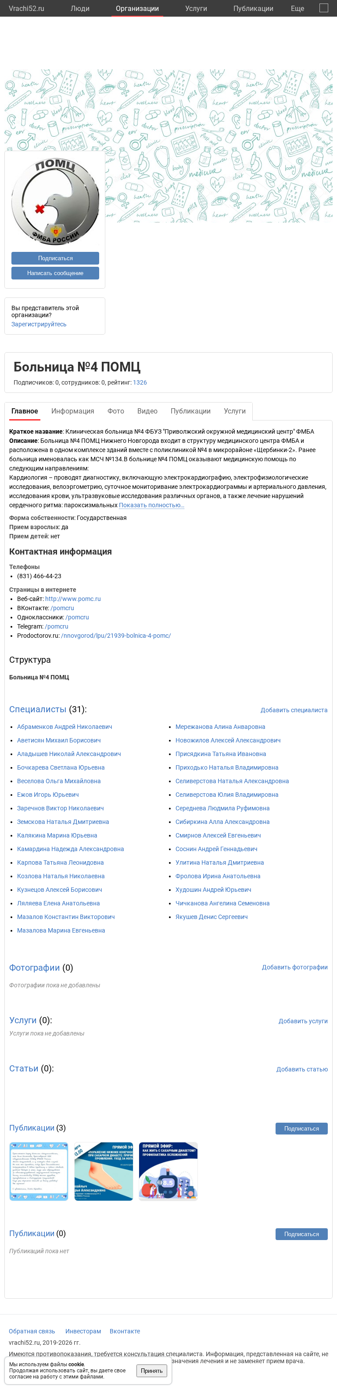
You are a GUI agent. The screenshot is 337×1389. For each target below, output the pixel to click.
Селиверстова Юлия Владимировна (227, 794)
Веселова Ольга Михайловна (59, 781)
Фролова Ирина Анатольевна (218, 876)
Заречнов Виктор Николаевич (60, 808)
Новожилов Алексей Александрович (228, 740)
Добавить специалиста (294, 710)
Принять (152, 1371)
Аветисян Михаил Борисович (59, 740)
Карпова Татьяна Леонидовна (60, 862)
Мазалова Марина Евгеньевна (61, 930)
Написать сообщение (55, 273)
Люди (80, 8)
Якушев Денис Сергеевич (212, 916)
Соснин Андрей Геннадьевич (217, 848)
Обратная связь (32, 1331)
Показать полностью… (151, 505)
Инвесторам (83, 1331)
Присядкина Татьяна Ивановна (221, 753)
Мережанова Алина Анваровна (220, 726)
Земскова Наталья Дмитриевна (63, 821)
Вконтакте (125, 1331)
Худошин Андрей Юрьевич (213, 889)
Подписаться (55, 258)
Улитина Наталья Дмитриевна (220, 862)
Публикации (253, 8)
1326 (140, 382)
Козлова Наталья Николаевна (61, 876)
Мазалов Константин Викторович (66, 916)
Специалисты (38, 709)
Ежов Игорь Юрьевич (48, 794)
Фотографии (34, 967)
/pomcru (62, 607)
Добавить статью (302, 1069)
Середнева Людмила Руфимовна (223, 808)
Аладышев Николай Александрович (69, 753)
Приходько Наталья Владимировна (227, 767)
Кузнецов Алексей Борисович (59, 889)
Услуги (196, 8)
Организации (137, 8)
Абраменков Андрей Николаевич (64, 726)
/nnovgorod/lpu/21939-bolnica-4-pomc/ (116, 635)
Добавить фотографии (295, 967)
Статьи (24, 1068)
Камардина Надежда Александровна (70, 848)
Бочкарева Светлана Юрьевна (61, 767)
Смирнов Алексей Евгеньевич (218, 835)
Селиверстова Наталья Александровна (232, 781)
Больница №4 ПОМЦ (39, 677)
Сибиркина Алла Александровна (223, 821)
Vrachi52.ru (26, 8)
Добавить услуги (303, 1021)
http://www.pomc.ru (73, 598)
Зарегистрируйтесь (39, 324)
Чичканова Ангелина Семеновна (223, 903)
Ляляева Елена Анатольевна (58, 903)
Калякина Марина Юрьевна (57, 835)
